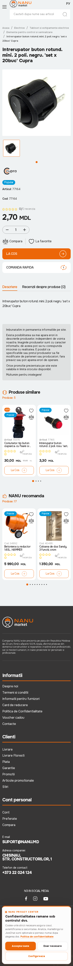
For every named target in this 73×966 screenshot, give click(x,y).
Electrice (19, 28)
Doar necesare (52, 946)
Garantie (8, 768)
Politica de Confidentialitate (22, 711)
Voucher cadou (13, 718)
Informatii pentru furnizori (21, 699)
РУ (68, 4)
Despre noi (10, 686)
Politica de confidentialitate (37, 936)
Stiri (5, 787)
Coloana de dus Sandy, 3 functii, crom (53, 548)
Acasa (5, 28)
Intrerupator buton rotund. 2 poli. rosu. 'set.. (53, 445)
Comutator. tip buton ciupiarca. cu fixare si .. (17, 445)
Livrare (7, 749)
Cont (6, 812)
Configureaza (36, 956)
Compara (8, 825)
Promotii (8, 774)
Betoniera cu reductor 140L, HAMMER (17, 548)
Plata (6, 762)
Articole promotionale (18, 780)
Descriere (9, 287)
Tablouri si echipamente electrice (49, 28)
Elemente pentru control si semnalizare (29, 32)
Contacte (9, 724)
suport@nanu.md (20, 842)
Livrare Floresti (13, 755)
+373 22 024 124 (17, 872)
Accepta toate (20, 946)
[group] (36, 102)
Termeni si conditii (15, 692)
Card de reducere (15, 705)
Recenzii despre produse (44, 287)
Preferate (9, 819)
